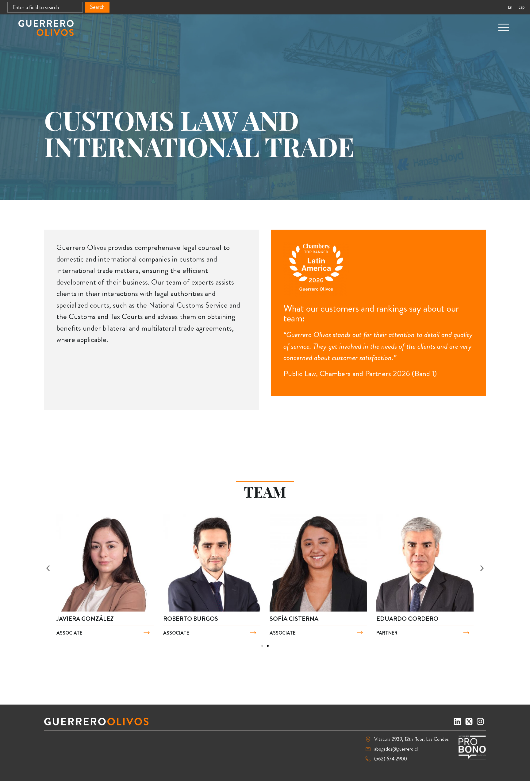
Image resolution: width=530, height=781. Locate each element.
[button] (48, 568)
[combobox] (45, 7)
